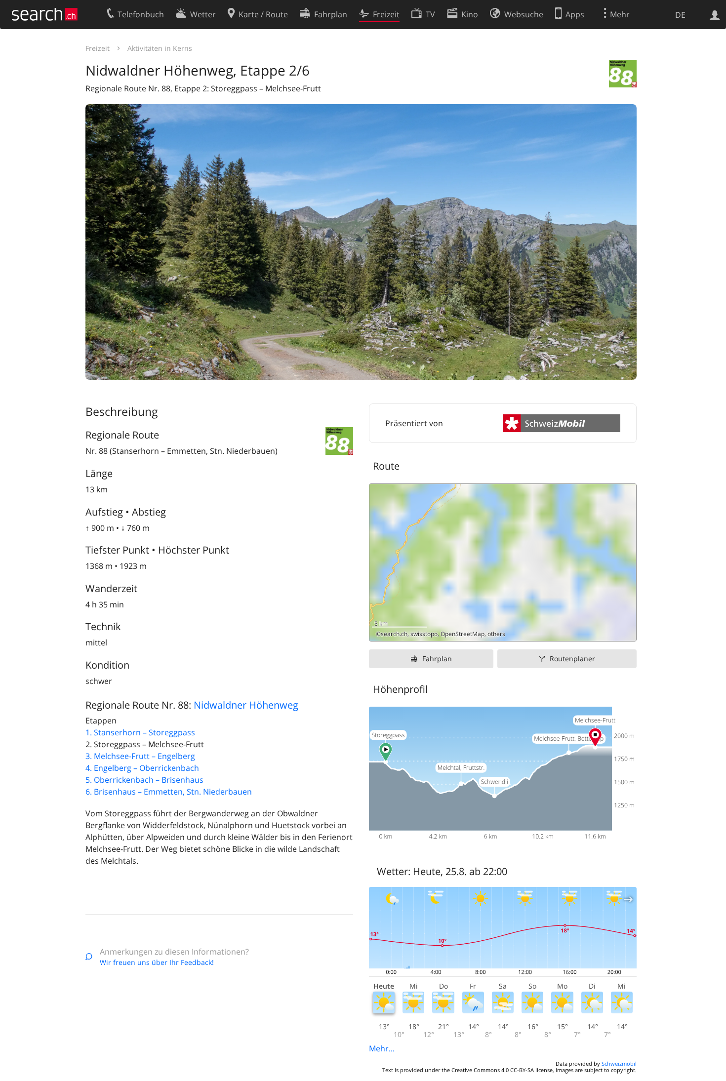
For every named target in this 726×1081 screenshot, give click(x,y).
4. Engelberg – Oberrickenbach (142, 767)
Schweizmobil (619, 1063)
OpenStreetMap (462, 634)
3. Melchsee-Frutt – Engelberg (140, 756)
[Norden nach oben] (625, 630)
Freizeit (97, 48)
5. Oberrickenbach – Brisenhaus (144, 779)
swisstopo (424, 634)
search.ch (394, 634)
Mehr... (382, 1048)
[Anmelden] (715, 14)
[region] (502, 562)
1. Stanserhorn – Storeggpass (140, 732)
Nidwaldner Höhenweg (246, 705)
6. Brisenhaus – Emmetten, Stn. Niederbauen (168, 791)
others (496, 634)
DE (680, 14)
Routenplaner (572, 658)
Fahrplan (437, 658)
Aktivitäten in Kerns (159, 48)
